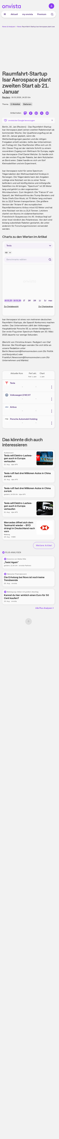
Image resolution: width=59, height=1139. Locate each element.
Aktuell (14, 14)
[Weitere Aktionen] (52, 387)
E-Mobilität (15, 104)
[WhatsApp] (36, 114)
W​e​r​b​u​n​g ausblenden (38, 47)
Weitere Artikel (44, 545)
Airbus (13, 407)
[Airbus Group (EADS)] (7, 407)
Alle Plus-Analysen (43, 608)
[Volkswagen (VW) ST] (7, 395)
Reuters (6, 97)
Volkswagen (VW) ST (20, 395)
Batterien (27, 104)
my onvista (27, 14)
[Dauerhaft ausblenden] (52, 120)
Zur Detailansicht (11, 306)
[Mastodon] (25, 114)
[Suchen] (50, 259)
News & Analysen (8, 27)
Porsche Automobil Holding (23, 419)
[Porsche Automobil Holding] (7, 419)
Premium (41, 14)
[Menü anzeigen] (5, 14)
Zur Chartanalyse (45, 306)
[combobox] (28, 260)
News (19, 27)
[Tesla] (7, 383)
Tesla (12, 383)
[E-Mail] (47, 114)
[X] (41, 114)
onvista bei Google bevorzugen (21, 120)
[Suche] (52, 14)
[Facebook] (30, 114)
